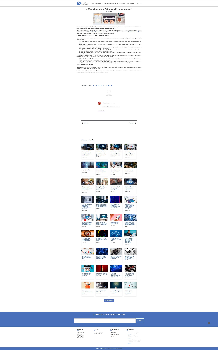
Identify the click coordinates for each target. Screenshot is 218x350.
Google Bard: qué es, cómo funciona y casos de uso (101, 239)
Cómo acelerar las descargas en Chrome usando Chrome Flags (101, 223)
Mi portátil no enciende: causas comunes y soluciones (116, 257)
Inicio (92, 3)
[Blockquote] (112, 106)
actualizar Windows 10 (133, 32)
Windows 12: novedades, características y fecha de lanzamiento (116, 275)
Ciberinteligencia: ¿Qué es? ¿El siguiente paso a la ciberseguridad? (116, 291)
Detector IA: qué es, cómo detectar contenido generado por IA (129, 258)
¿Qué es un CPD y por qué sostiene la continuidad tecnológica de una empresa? (87, 206)
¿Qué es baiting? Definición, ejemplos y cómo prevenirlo (87, 239)
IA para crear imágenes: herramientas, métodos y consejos (101, 274)
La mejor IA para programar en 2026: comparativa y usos (129, 171)
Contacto (132, 3)
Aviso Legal (113, 332)
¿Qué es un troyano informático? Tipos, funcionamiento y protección (129, 275)
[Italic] (104, 106)
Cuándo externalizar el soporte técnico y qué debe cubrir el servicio (101, 205)
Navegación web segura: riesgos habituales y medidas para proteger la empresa (87, 188)
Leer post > (84, 157)
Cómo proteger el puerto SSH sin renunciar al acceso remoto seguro (115, 206)
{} (117, 106)
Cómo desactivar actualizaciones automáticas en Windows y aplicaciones (129, 240)
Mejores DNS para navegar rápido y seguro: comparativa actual (101, 171)
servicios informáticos (95, 32)
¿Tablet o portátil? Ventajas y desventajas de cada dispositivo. (134, 336)
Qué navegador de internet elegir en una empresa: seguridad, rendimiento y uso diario (130, 154)
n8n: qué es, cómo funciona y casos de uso (86, 257)
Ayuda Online (98, 3)
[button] (141, 3)
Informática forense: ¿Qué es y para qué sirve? (101, 291)
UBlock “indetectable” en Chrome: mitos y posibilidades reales (87, 223)
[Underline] (106, 106)
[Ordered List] (109, 106)
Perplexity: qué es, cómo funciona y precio (87, 170)
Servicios (122, 3)
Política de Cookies (114, 334)
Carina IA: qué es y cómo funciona (115, 223)
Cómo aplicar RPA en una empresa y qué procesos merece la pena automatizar (101, 153)
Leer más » (129, 334)
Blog (128, 3)
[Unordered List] (111, 106)
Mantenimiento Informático (110, 3)
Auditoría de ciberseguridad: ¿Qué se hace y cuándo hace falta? (87, 291)
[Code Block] (114, 106)
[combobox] (105, 320)
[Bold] (103, 106)
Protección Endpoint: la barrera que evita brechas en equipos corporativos (130, 188)
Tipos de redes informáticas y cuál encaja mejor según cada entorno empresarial (86, 154)
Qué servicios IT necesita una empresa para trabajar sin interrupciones (101, 188)
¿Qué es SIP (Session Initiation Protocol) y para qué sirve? (101, 257)
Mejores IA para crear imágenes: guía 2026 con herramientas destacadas (115, 171)
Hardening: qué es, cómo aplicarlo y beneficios (86, 274)
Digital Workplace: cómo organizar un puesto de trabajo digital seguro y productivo (129, 206)
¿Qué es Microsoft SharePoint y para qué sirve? (116, 239)
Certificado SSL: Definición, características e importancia (129, 291)
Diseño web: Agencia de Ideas (115, 348)
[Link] (115, 106)
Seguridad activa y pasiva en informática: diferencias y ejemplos (130, 223)
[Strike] (108, 106)
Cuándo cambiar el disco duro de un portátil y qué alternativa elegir (115, 188)
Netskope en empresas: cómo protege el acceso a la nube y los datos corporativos (116, 153)
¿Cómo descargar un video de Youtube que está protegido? (133, 332)
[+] (118, 106)
